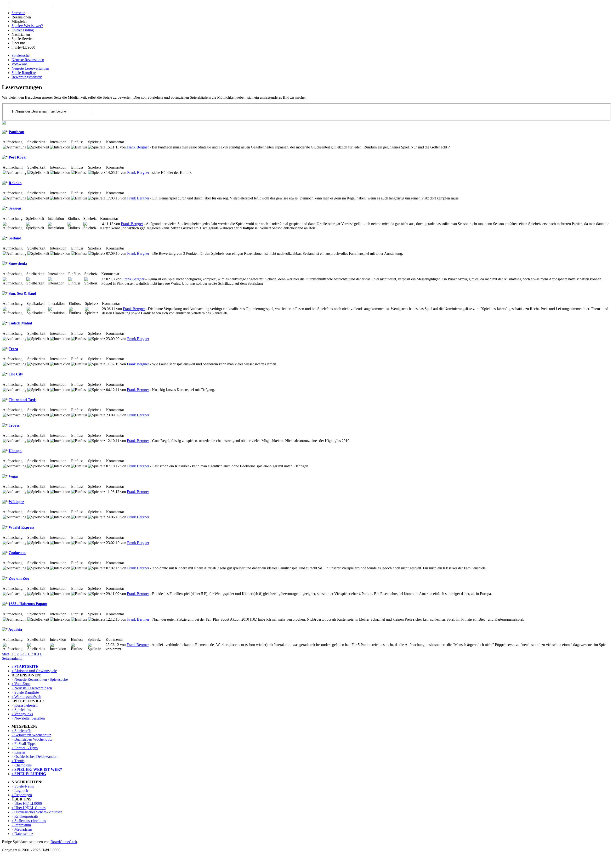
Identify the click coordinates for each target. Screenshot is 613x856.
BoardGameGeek (64, 842)
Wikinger (16, 502)
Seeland (15, 238)
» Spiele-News (22, 786)
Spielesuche (20, 55)
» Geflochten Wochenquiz (31, 735)
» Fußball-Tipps (23, 744)
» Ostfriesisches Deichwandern (34, 756)
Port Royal (17, 157)
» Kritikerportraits (24, 816)
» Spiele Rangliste (25, 692)
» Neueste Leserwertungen (31, 688)
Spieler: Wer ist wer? (27, 26)
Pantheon (16, 132)
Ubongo (15, 451)
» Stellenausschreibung (28, 821)
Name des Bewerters (31, 111)
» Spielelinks (21, 710)
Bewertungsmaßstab (26, 77)
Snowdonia (18, 263)
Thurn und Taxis (22, 400)
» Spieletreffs (21, 731)
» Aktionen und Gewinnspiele (34, 671)
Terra (13, 349)
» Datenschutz (22, 834)
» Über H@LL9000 (26, 803)
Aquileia (15, 629)
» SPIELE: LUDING (28, 774)
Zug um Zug (19, 578)
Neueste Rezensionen (27, 60)
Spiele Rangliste (23, 73)
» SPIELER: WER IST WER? (36, 769)
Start (5, 654)
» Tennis (17, 761)
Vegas (13, 476)
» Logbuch (19, 790)
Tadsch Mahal (20, 323)
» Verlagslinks (22, 714)
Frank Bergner (138, 147)
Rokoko (15, 183)
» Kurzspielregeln (24, 705)
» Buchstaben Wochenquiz (31, 739)
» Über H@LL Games (28, 808)
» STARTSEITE (25, 666)
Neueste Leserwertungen (30, 68)
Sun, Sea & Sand (22, 293)
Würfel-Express (21, 527)
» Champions (21, 765)
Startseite (18, 13)
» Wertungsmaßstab (26, 697)
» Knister (18, 752)
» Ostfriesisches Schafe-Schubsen (36, 812)
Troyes (14, 425)
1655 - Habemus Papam (28, 604)
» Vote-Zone (20, 684)
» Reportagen (21, 795)
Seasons (15, 208)
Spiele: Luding (22, 30)
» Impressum (21, 825)
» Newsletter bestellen (28, 718)
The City (16, 374)
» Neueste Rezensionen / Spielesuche (39, 679)
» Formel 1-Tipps (24, 748)
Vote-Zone (19, 64)
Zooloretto (17, 553)
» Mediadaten (21, 829)
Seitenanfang (12, 658)
